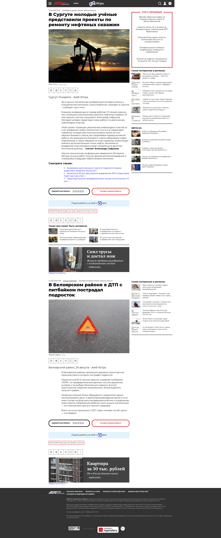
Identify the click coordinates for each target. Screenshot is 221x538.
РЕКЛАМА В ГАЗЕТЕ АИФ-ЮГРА (114, 491)
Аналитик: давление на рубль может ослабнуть (156, 140)
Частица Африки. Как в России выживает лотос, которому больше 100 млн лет (156, 312)
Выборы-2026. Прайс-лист (138, 491)
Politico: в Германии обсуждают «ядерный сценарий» (154, 132)
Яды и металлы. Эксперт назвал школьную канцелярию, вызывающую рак (155, 287)
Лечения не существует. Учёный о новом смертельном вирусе (155, 109)
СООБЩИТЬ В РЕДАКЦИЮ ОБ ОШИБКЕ (80, 494)
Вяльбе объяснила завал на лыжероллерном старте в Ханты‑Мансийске (152, 19)
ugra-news (79, 107)
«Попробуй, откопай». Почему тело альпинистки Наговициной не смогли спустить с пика (156, 304)
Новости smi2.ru (57, 273)
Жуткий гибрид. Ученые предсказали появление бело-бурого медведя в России (157, 84)
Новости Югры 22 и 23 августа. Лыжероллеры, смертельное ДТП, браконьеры (152, 29)
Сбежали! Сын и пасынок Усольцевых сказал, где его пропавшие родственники (157, 93)
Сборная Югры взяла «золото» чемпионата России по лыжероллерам (152, 39)
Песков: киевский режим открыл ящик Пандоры (155, 166)
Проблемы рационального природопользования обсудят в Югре (72, 231)
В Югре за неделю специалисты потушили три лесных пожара (152, 60)
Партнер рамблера (88, 528)
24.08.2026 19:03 (55, 281)
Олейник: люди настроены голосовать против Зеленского (154, 149)
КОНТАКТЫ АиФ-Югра (75, 491)
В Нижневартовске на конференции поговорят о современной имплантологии (112, 231)
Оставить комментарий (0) (110, 191)
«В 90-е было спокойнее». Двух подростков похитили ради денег (155, 320)
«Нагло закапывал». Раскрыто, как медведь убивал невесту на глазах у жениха (156, 296)
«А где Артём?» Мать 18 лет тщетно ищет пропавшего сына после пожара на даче (156, 329)
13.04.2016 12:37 (54, 10)
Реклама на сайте (93, 491)
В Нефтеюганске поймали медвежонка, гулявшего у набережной (152, 50)
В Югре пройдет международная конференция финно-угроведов (73, 238)
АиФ (63, 355)
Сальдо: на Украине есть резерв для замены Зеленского (156, 157)
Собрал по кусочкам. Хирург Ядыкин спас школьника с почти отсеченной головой (157, 101)
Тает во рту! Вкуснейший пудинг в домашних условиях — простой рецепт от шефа (156, 76)
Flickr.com (63, 84)
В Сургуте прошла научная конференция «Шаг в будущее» (112, 238)
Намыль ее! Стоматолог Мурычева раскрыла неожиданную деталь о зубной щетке (156, 118)
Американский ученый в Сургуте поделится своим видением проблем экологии (92, 169)
